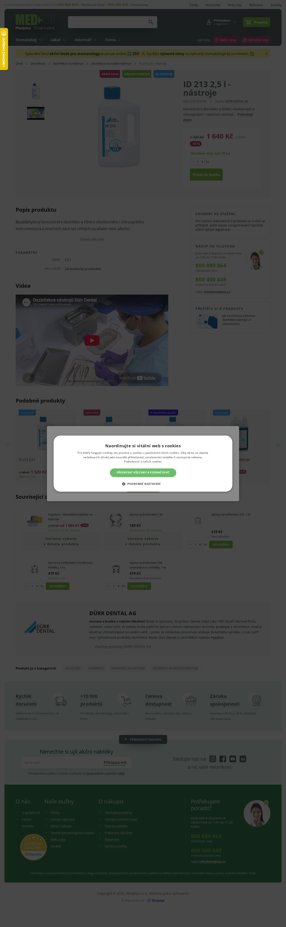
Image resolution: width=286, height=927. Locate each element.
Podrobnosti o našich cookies (143, 462)
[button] (143, 483)
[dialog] (143, 463)
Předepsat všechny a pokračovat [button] (143, 473)
